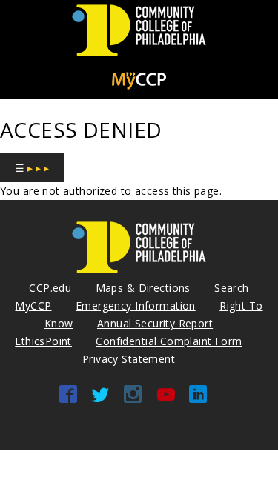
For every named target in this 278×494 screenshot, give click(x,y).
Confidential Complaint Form (169, 341)
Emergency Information (136, 305)
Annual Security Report (155, 323)
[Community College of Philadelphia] (139, 57)
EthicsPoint (43, 341)
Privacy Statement (128, 359)
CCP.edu (50, 288)
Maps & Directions (143, 288)
